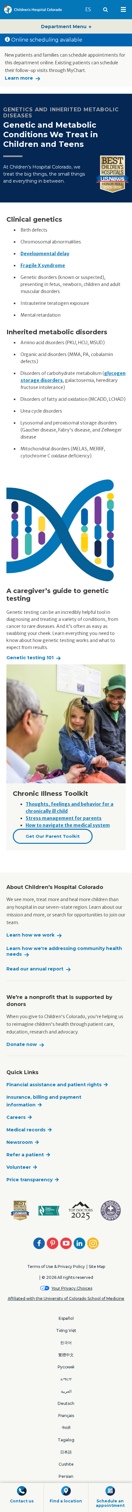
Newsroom (19, 1142)
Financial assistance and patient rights (54, 1085)
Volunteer (18, 1167)
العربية (66, 1391)
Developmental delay (45, 254)
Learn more (19, 78)
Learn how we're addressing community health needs (64, 951)
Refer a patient (25, 1155)
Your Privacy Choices (72, 1288)
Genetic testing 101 (30, 658)
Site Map (97, 1266)
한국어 (66, 1342)
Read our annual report (34, 969)
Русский (66, 1367)
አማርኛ (66, 1379)
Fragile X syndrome (43, 265)
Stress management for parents (64, 818)
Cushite (66, 1464)
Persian (66, 1476)
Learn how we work (30, 935)
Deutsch (66, 1403)
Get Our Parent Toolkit (53, 836)
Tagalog (66, 1439)
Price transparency (29, 1180)
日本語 (66, 1452)
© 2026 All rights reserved (67, 1277)
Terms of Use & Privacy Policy (56, 1266)
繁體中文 (66, 1354)
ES (91, 9)
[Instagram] (93, 1243)
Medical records (25, 1130)
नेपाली (66, 1427)
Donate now (21, 1044)
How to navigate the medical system (68, 825)
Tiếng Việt (66, 1330)
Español (66, 1318)
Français (66, 1415)
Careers (16, 1117)
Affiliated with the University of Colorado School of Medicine (66, 1298)
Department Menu (64, 26)
